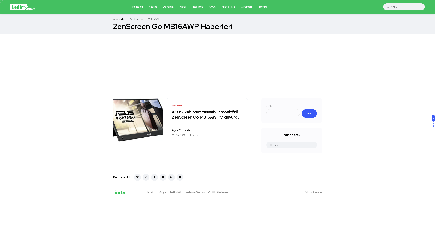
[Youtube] (180, 177)
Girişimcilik (247, 7)
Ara (269, 106)
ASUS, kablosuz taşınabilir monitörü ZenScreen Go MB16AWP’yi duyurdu (206, 115)
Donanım (168, 7)
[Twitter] (137, 177)
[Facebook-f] (154, 177)
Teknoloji (137, 7)
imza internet (314, 192)
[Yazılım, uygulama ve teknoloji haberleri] (22, 6)
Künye (162, 192)
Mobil (183, 7)
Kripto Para (228, 7)
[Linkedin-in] (171, 177)
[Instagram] (146, 177)
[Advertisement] (217, 59)
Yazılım (153, 7)
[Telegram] (163, 177)
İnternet (198, 7)
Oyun (212, 7)
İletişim (150, 192)
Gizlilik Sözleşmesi (219, 192)
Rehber (263, 7)
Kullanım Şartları (195, 192)
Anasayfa (119, 19)
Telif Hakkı (176, 192)
